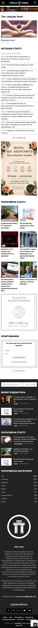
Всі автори (29, 617)
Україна (4, 498)
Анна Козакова (7, 35)
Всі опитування (19, 371)
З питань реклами (8, 619)
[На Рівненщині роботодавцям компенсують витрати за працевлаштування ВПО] (9, 270)
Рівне (3, 486)
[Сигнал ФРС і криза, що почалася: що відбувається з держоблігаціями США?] (28, 239)
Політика (4, 479)
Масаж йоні (8, 40)
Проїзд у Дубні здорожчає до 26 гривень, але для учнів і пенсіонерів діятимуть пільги (17, 97)
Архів (5, 617)
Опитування (18, 617)
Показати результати (19, 362)
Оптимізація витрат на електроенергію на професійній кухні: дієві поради (17, 105)
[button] (35, 3)
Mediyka (18, 623)
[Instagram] (14, 610)
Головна (4, 14)
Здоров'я (4, 483)
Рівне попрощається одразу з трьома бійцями (28, 282)
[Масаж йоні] (19, 28)
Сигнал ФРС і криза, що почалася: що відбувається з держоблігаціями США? (28, 253)
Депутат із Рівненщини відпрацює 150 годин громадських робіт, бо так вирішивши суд (18, 124)
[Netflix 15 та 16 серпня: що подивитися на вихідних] (9, 239)
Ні (7, 354)
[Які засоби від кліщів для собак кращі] (28, 214)
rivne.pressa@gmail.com (26, 597)
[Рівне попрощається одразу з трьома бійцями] (28, 270)
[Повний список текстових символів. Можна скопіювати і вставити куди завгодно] (6, 440)
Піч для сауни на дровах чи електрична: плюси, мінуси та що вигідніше (15, 59)
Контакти (20, 619)
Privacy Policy (31, 619)
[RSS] (19, 610)
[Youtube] (30, 610)
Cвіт (2, 476)
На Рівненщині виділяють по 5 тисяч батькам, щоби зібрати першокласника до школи (17, 73)
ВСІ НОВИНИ (18, 138)
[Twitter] (24, 610)
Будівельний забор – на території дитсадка (9, 225)
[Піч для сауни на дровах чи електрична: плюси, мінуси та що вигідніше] (6, 399)
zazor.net (19, 625)
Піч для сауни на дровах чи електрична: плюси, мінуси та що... (25, 399)
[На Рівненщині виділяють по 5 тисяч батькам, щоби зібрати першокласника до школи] (6, 421)
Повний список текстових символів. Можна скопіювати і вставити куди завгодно (25, 439)
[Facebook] (9, 610)
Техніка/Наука (6, 495)
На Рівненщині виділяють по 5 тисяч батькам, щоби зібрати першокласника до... (25, 421)
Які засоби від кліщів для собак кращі (27, 225)
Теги (10, 14)
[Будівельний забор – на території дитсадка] (9, 214)
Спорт (3, 502)
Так (7, 350)
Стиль (3, 492)
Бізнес (3, 489)
